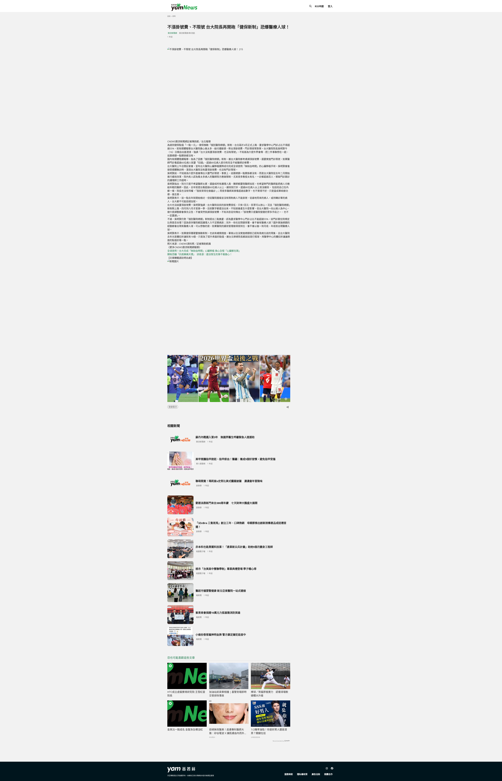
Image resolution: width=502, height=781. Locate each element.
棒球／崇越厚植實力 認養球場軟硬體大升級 (269, 693)
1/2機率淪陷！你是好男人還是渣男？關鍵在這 (269, 731)
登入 (330, 6)
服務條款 (288, 774)
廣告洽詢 (316, 774)
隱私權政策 (302, 774)
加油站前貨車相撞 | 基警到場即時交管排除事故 (228, 693)
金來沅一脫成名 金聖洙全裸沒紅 (185, 729)
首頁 (168, 16)
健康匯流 (173, 406)
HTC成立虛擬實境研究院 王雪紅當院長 (186, 693)
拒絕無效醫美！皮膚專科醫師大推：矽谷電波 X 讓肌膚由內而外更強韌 (228, 731)
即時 (174, 16)
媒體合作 (328, 774)
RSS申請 (319, 6)
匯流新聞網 (172, 33)
